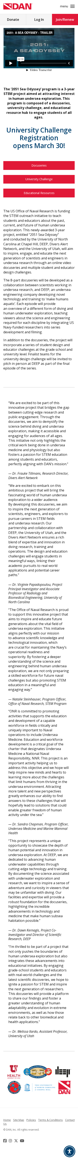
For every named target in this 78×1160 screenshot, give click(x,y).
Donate (13, 19)
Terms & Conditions (50, 1120)
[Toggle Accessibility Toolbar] (69, 1151)
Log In (39, 19)
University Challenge (39, 179)
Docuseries (39, 165)
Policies (31, 1120)
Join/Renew (65, 19)
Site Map (18, 1120)
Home (7, 1120)
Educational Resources (39, 193)
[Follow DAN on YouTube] (22, 1140)
